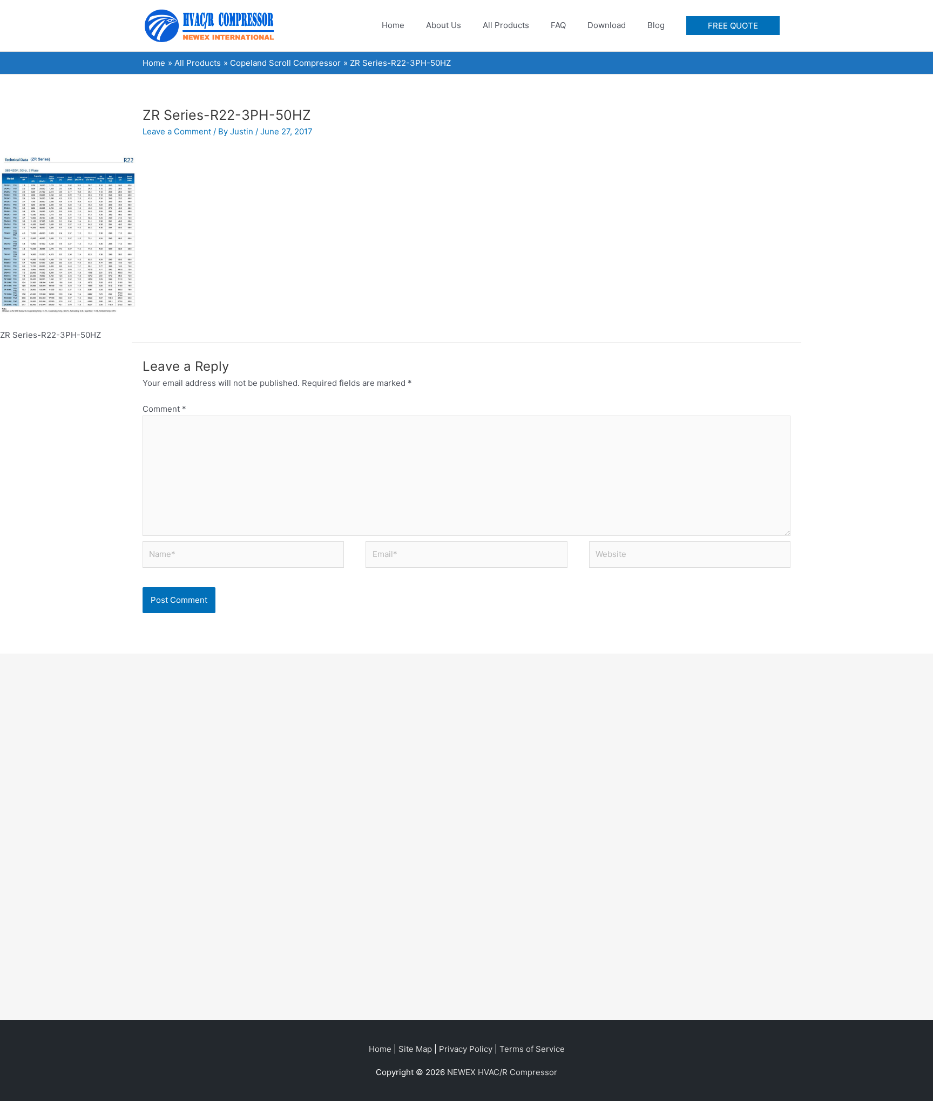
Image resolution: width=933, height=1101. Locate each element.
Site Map (415, 1049)
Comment (164, 409)
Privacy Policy (465, 1049)
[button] (733, 25)
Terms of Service (532, 1049)
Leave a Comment (177, 131)
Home (380, 1049)
